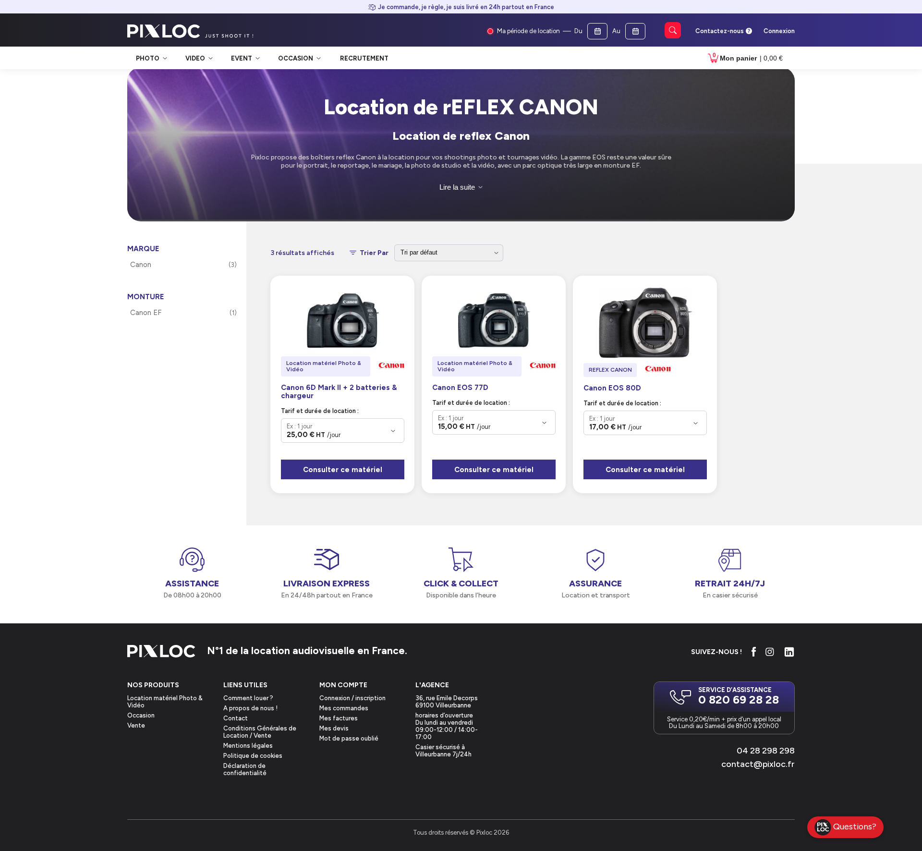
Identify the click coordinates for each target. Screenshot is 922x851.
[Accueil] (161, 652)
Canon (140, 264)
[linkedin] (789, 651)
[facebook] (754, 651)
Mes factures (338, 718)
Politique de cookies (252, 755)
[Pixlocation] (163, 31)
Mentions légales (248, 745)
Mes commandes (343, 708)
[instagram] (769, 651)
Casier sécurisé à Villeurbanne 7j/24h (443, 750)
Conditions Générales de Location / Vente (259, 732)
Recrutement (364, 58)
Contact (235, 718)
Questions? (854, 826)
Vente (136, 725)
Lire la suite (457, 187)
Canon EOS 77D (460, 388)
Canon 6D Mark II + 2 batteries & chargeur (339, 392)
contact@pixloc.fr (758, 764)
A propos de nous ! (250, 708)
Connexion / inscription (352, 698)
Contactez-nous (719, 31)
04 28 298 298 (766, 750)
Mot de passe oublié (348, 738)
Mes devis (334, 728)
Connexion (779, 31)
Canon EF (145, 312)
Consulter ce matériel (342, 469)
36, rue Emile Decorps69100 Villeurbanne (446, 701)
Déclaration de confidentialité (245, 769)
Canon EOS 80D (612, 388)
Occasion (141, 715)
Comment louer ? (248, 698)
